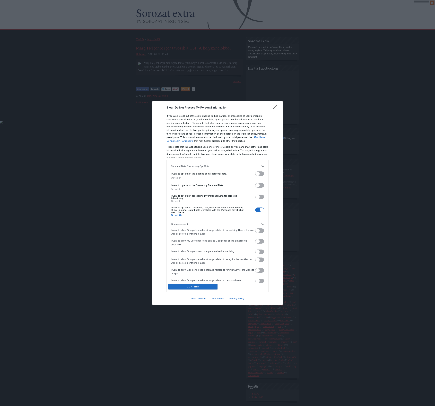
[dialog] (217, 203)
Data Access (217, 298)
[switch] (259, 173)
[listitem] (217, 166)
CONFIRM (193, 286)
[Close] (276, 108)
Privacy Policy (236, 298)
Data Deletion (198, 298)
